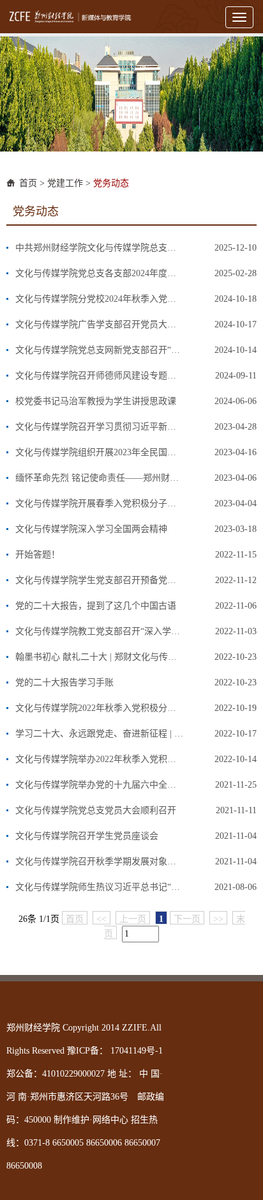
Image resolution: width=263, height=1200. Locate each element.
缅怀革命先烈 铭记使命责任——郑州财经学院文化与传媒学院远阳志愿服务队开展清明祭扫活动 (99, 478)
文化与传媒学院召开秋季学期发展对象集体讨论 (99, 861)
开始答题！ (37, 554)
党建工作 (65, 183)
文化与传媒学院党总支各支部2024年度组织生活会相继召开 (99, 273)
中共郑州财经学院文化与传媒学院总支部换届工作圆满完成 (99, 248)
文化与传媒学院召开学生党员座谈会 (86, 836)
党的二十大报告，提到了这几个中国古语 (95, 606)
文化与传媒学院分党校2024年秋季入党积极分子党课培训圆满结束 (99, 299)
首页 (28, 183)
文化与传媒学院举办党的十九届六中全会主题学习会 (99, 785)
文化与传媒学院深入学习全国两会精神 (91, 529)
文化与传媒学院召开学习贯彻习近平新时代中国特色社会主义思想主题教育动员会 (99, 427)
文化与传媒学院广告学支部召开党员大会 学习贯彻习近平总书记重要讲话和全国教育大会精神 (99, 324)
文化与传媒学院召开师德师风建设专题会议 (99, 375)
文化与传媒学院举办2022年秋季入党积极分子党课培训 (99, 759)
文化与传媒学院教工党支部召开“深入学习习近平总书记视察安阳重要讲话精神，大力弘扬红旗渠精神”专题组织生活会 (99, 631)
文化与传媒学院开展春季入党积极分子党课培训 (99, 503)
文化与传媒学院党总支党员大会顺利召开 (95, 810)
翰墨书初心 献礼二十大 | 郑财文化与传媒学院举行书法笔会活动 (99, 657)
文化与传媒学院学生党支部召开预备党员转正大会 (99, 580)
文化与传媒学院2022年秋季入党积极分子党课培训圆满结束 (99, 708)
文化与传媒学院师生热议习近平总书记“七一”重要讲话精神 (99, 887)
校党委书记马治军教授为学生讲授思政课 (95, 401)
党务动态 (111, 183)
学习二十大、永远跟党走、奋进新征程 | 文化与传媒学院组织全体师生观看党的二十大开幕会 (99, 733)
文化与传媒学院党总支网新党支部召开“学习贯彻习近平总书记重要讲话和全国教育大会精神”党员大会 (99, 350)
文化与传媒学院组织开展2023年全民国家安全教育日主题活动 (99, 452)
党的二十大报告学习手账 (64, 682)
